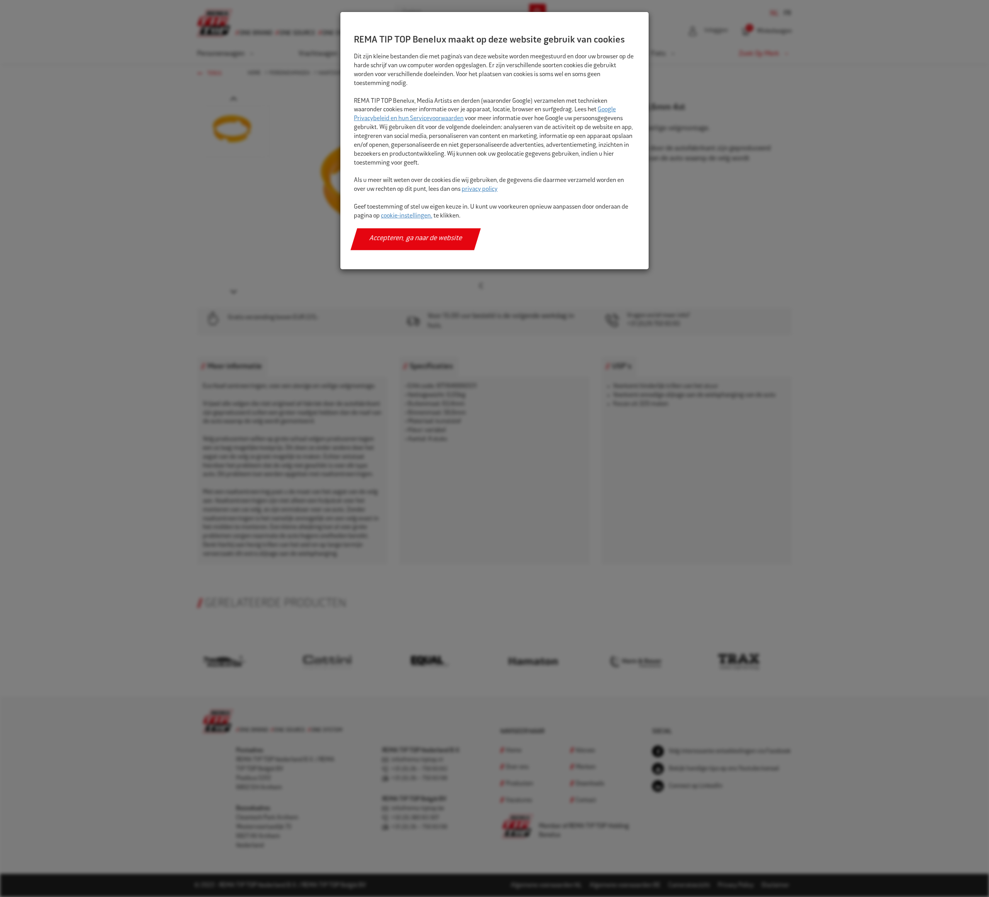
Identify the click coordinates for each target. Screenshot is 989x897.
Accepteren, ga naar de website (416, 239)
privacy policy (480, 189)
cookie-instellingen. (406, 216)
